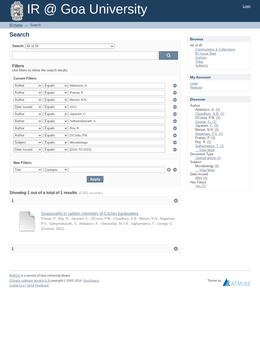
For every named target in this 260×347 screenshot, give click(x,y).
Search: (18, 46)
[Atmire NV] (237, 283)
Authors (201, 57)
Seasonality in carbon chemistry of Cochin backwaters (89, 213)
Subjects (201, 65)
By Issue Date (205, 53)
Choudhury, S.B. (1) (209, 114)
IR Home (15, 25)
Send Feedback (38, 285)
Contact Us (17, 285)
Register (196, 87)
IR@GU (15, 275)
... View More (205, 150)
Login (247, 6)
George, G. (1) (205, 122)
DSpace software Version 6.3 (29, 280)
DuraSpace (91, 280)
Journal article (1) (208, 158)
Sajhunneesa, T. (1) (209, 146)
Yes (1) (200, 186)
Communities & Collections (215, 49)
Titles (199, 62)
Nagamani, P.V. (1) (209, 134)
